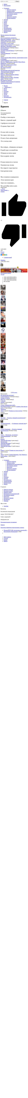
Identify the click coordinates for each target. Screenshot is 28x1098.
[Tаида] (3, 305)
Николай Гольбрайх (6, 39)
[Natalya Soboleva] (3, 289)
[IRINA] (3, 359)
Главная (6, 100)
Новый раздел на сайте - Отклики (10, 77)
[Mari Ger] (3, 310)
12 (19, 39)
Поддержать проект (6, 273)
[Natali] (3, 380)
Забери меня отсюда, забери (8, 40)
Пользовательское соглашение (9, 522)
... (1, 449)
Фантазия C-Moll (5, 444)
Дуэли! (2, 274)
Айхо (2, 66)
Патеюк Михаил (5, 47)
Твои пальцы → (5, 190)
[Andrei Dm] (3, 327)
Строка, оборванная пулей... (8, 405)
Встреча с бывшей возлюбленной (16, 418)
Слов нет (3, 401)
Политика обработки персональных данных (12, 527)
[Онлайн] (2, 416)
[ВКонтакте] (1, 255)
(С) (1, 453)
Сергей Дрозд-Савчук (6, 45)
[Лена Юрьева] (3, 332)
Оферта (3, 525)
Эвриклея (3, 409)
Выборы (3, 52)
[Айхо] (3, 348)
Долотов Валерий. (5, 423)
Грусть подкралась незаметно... (9, 38)
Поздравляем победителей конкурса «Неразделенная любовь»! (10, 71)
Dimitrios (3, 260)
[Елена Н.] (3, 337)
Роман (2, 450)
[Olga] (3, 353)
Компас (3, 439)
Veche (2, 434)
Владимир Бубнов (5, 406)
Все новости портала (6, 80)
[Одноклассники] (3, 255)
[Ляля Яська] (3, 300)
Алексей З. (3, 42)
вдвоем (2, 191)
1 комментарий (8, 257)
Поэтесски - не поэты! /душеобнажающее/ (9, 435)
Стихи (2, 253)
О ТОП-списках (14, 392)
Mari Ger (3, 399)
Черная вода (4, 442)
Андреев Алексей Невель (7, 50)
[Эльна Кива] (3, 316)
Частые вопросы (5, 35)
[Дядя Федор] (3, 369)
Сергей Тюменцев (5, 429)
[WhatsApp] (4, 255)
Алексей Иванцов (5, 53)
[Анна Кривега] (3, 321)
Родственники (4, 49)
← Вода (3, 188)
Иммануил (3, 63)
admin (2, 73)
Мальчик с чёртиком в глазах (8, 46)
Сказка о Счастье (5, 398)
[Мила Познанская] (3, 385)
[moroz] (3, 364)
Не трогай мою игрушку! (7, 395)
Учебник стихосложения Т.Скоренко (10, 81)
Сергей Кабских (5, 60)
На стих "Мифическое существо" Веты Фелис (13, 62)
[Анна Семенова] (3, 294)
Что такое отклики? (6, 67)
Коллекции (13, 35)
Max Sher (3, 418)
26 (12, 73)
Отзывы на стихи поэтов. (15, 410)
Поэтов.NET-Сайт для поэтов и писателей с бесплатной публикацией (15, 531)
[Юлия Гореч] (3, 391)
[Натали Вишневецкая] (3, 343)
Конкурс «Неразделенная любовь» (10, 74)
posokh (2, 402)
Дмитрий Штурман (6, 440)
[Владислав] (3, 375)
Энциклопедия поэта (6, 83)
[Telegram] (6, 255)
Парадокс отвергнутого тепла (8, 64)
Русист (2, 252)
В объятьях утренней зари (19, 423)
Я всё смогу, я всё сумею (7, 43)
